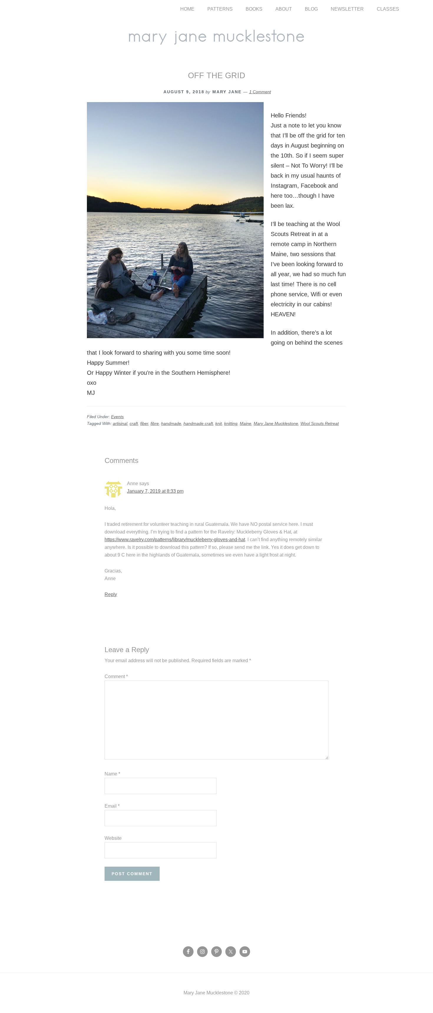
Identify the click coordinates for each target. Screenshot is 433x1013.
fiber (144, 423)
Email (112, 806)
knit (218, 423)
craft (134, 423)
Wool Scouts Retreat (319, 423)
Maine (245, 423)
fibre (155, 423)
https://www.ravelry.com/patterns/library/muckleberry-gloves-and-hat (175, 539)
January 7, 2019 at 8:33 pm (155, 491)
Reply (111, 594)
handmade (171, 423)
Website (113, 838)
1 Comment (260, 91)
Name (112, 773)
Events (117, 416)
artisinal (120, 423)
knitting (230, 423)
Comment (116, 676)
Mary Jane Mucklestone (216, 36)
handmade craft (198, 423)
